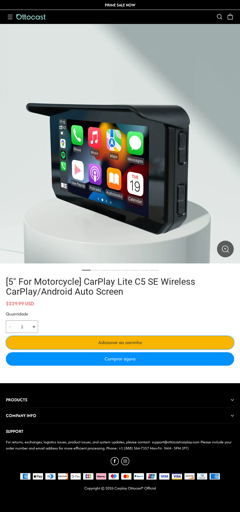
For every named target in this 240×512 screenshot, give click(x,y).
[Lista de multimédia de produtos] (120, 143)
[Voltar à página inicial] (31, 17)
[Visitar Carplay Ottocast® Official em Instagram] (125, 464)
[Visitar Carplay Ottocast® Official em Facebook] (115, 464)
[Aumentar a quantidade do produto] (34, 326)
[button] (10, 17)
